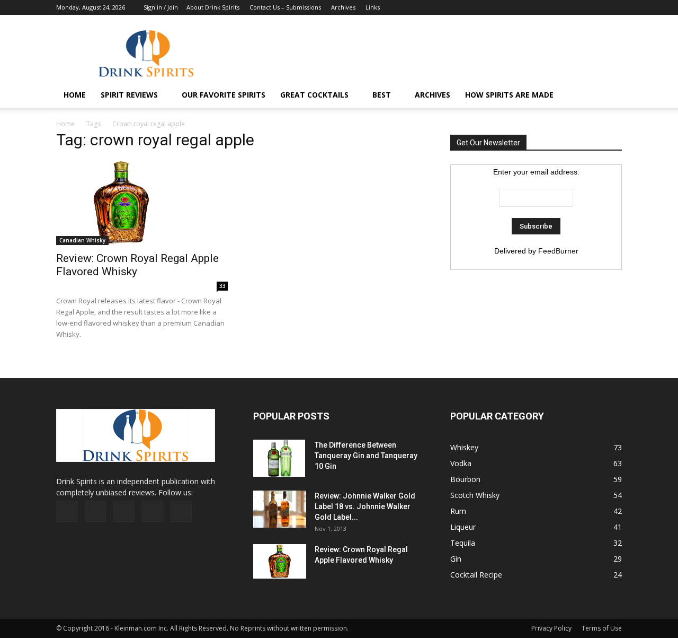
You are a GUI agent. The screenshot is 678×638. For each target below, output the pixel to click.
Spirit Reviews (129, 95)
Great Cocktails (314, 95)
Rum (458, 511)
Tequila (462, 543)
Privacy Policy (551, 628)
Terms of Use (602, 628)
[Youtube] (614, 7)
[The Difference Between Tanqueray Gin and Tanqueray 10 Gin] (279, 458)
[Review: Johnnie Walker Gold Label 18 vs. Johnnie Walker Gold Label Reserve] (279, 509)
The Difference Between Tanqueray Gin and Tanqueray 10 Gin (366, 455)
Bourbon (465, 479)
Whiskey (464, 447)
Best (381, 95)
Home (65, 123)
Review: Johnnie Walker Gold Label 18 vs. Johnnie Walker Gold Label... (365, 506)
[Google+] (561, 7)
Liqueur (463, 527)
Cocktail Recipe (476, 575)
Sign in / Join (161, 7)
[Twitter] (596, 7)
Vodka (460, 463)
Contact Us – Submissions (285, 7)
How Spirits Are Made (509, 95)
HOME (75, 95)
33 (222, 286)
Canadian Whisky (82, 240)
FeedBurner (558, 251)
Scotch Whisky (474, 495)
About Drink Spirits (212, 7)
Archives (343, 7)
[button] (609, 95)
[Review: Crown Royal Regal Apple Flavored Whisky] (142, 202)
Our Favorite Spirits (223, 95)
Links (372, 7)
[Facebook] (544, 7)
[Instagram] (579, 7)
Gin (455, 559)
